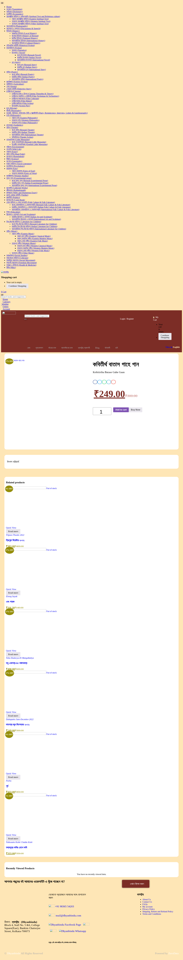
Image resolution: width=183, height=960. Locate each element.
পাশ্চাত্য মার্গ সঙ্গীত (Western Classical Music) (34, 246)
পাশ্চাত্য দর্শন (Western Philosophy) (25, 120)
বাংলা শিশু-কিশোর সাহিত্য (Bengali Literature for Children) (34, 224)
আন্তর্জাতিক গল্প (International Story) (31, 69)
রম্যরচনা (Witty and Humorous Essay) (21, 192)
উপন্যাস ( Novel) (18, 52)
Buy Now (135, 410)
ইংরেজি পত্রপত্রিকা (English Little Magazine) (30, 144)
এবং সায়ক (10, 601)
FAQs (144, 904)
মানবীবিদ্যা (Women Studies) (17, 176)
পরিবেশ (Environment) (15, 147)
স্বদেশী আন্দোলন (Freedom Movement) (21, 262)
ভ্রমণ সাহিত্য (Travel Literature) (19, 164)
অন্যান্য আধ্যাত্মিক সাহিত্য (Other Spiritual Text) (30, 24)
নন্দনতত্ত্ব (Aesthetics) (14, 125)
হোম (28, 348)
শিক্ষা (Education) (13, 212)
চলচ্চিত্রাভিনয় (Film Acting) (22, 103)
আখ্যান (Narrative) (19, 50)
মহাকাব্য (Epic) (12, 168)
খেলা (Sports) (11, 86)
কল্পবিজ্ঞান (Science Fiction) (17, 81)
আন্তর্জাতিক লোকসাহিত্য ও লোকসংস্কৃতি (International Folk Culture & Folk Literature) (45, 209)
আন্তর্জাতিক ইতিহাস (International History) (28, 40)
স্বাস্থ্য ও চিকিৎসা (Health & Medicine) (21, 265)
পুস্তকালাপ (39, 348)
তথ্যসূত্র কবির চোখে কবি (16, 847)
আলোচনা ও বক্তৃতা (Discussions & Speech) (23, 28)
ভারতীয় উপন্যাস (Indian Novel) (29, 57)
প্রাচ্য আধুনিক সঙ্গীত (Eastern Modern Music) (35, 238)
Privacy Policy (148, 909)
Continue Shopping (17, 286)
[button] (3, 292)
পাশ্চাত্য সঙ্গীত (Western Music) (24, 243)
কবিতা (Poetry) (12, 72)
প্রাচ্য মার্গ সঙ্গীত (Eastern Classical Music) (34, 236)
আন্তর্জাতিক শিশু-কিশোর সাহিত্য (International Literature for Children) (39, 229)
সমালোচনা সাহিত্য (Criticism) (17, 258)
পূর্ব (7, 786)
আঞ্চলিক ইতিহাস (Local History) (24, 33)
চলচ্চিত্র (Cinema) (13, 91)
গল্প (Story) (16, 62)
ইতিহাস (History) (13, 31)
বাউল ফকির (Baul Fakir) (15, 154)
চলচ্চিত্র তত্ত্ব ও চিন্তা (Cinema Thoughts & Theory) (32, 94)
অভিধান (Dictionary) (14, 11)
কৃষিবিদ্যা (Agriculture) (15, 84)
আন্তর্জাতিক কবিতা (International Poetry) (27, 79)
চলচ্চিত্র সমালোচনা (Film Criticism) (25, 98)
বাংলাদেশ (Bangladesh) (15, 156)
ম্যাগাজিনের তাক (67, 348)
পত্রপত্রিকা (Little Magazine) (18, 139)
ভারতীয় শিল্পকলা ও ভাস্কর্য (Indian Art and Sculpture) (32, 217)
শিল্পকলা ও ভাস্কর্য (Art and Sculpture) (21, 214)
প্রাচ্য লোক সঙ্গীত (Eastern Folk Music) (32, 241)
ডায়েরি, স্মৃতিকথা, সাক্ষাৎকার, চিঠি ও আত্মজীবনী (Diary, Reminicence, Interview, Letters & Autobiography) (47, 113)
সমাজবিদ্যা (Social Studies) (16, 255)
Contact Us (147, 902)
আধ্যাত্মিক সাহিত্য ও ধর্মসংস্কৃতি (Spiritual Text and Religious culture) (33, 16)
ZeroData (173, 953)
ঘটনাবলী (107, 348)
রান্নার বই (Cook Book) (15, 200)
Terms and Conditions (151, 914)
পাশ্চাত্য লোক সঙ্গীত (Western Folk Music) (33, 250)
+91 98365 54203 (64, 906)
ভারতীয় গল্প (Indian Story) (27, 67)
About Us (146, 899)
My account (147, 907)
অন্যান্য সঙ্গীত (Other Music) (23, 253)
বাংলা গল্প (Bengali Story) (27, 65)
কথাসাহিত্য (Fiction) (14, 48)
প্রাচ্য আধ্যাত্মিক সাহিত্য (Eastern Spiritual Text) (30, 19)
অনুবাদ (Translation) (14, 9)
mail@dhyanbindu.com (68, 915)
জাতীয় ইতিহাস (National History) (25, 38)
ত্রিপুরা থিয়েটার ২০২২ (15, 540)
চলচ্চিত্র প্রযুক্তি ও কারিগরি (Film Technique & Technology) (35, 96)
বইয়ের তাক (52, 348)
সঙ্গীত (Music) (11, 231)
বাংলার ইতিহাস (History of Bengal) (25, 36)
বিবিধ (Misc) (11, 267)
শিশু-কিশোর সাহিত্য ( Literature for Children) (23, 221)
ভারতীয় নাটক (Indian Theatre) (23, 132)
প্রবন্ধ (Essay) (12, 151)
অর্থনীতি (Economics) (14, 14)
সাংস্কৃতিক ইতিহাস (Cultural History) (26, 43)
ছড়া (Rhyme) (11, 108)
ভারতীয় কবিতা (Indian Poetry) (23, 77)
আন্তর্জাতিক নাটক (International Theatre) (28, 135)
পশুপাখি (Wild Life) (13, 149)
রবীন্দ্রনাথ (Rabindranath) (16, 190)
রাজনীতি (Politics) (13, 197)
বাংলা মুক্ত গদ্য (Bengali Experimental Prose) (30, 180)
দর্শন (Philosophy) (13, 115)
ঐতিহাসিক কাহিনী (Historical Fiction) (20, 45)
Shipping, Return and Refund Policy (157, 911)
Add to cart (121, 410)
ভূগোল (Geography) (14, 161)
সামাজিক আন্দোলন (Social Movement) (20, 260)
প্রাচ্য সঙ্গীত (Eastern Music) (23, 234)
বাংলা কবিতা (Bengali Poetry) (23, 74)
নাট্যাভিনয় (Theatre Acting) (22, 137)
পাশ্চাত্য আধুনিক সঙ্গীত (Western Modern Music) (35, 248)
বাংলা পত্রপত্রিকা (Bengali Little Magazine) (29, 142)
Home (9, 7)
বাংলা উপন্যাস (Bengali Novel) (29, 55)
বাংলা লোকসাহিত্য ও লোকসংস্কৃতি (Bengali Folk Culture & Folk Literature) (41, 205)
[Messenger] (86, 924)
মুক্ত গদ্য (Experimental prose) (18, 178)
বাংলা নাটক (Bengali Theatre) (23, 130)
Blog (97, 348)
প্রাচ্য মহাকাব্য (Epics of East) (23, 171)
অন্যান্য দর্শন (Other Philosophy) (25, 122)
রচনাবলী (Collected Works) (17, 188)
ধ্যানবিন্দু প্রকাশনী (84, 348)
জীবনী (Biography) (13, 110)
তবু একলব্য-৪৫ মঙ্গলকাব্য (16, 663)
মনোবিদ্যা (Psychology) (15, 166)
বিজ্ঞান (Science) (12, 159)
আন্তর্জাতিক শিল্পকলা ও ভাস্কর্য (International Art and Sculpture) (36, 219)
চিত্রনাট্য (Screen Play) (21, 106)
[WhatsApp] (72, 931)
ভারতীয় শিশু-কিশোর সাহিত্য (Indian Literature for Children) (34, 226)
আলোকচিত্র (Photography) (17, 26)
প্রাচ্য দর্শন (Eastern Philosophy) (25, 118)
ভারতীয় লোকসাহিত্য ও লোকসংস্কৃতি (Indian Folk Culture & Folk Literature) (41, 207)
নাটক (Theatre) (12, 127)
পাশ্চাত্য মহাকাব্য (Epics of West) (24, 173)
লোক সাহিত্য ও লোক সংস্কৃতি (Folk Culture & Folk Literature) (30, 202)
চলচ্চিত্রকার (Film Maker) (22, 101)
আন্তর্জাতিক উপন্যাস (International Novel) (33, 60)
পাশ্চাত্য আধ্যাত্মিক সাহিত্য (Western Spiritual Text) (31, 21)
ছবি (116, 348)
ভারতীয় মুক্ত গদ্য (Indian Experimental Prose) (30, 183)
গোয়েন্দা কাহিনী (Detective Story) (18, 89)
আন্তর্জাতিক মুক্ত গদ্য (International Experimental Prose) (34, 185)
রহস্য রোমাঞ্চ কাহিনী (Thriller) (17, 195)
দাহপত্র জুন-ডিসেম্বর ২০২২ (17, 724)
